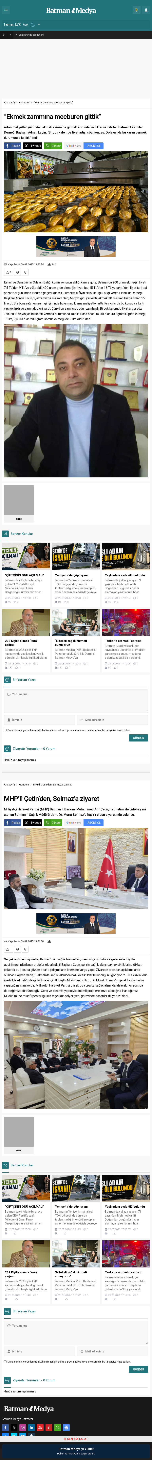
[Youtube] (40, 1427)
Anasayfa (9, 102)
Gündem (24, 784)
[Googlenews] (66, 1427)
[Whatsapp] (57, 1427)
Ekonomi (24, 102)
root (19, 518)
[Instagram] (22, 1427)
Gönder (56, 145)
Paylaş (16, 145)
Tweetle (36, 145)
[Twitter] (14, 1427)
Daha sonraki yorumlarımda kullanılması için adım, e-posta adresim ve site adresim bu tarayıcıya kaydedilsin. (69, 730)
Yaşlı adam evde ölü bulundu (35, 34)
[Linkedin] (31, 1427)
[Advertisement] (76, 68)
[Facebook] (5, 1427)
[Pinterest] (49, 1427)
